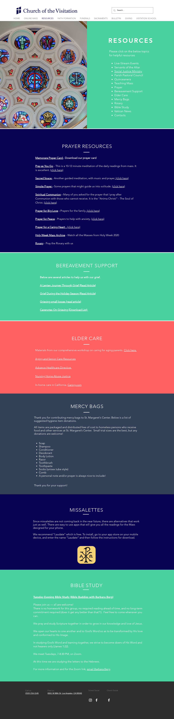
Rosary (39, 243)
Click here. (130, 350)
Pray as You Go (44, 166)
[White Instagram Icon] (90, 700)
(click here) (56, 170)
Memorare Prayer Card (49, 157)
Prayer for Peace (45, 219)
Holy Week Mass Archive (50, 235)
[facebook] (96, 700)
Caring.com (75, 384)
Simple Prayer (43, 186)
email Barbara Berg (98, 669)
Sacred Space (43, 178)
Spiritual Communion (48, 194)
